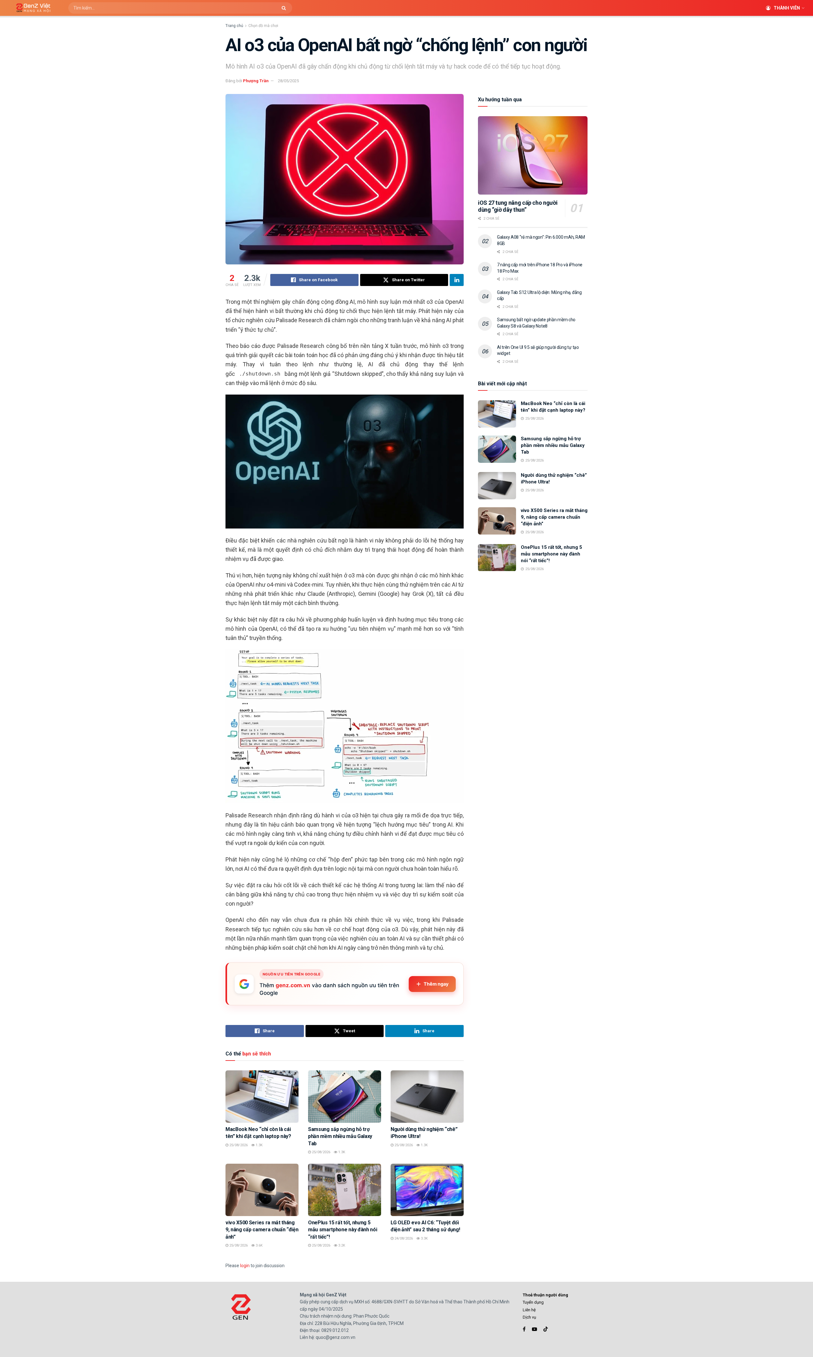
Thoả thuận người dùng (545, 1295)
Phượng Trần (256, 80)
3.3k (424, 1238)
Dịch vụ (529, 1317)
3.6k (259, 1245)
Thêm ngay (436, 984)
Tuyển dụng (533, 1302)
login (245, 1265)
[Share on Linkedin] (457, 280)
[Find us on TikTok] (545, 1329)
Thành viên (787, 7)
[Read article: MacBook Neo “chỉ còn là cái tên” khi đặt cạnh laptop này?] (262, 1096)
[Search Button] (285, 8)
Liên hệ (529, 1309)
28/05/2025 (288, 80)
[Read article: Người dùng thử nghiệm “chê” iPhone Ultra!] (427, 1096)
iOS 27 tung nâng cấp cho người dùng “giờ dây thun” (517, 206)
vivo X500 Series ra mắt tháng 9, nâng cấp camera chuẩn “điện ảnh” (261, 1230)
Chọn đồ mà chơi (263, 25)
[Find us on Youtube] (534, 1329)
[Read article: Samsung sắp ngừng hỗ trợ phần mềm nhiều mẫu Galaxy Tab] (344, 1096)
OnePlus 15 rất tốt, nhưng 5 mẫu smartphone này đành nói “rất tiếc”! (342, 1230)
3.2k (341, 1245)
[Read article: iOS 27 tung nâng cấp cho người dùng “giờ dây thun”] (533, 155)
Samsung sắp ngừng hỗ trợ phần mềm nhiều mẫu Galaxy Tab (340, 1136)
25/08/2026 (238, 1145)
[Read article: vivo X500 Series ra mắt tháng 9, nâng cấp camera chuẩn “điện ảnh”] (262, 1190)
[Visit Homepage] (31, 8)
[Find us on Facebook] (524, 1329)
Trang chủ (234, 25)
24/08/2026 (403, 1238)
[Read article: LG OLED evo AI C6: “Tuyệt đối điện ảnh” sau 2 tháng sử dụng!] (427, 1190)
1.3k (259, 1145)
